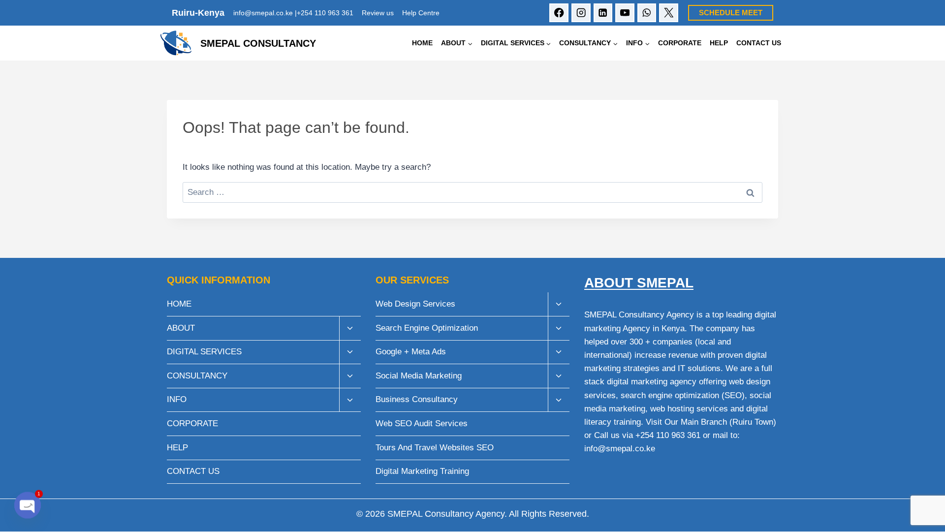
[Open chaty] (27, 503)
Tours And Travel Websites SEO (435, 447)
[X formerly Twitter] (668, 13)
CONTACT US (758, 43)
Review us (378, 13)
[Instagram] (581, 13)
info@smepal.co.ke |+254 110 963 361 (293, 13)
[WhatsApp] (647, 13)
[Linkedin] (603, 13)
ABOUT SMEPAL (638, 282)
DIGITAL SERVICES (204, 351)
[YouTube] (624, 13)
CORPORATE (679, 43)
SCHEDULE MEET (730, 12)
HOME (422, 43)
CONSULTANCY (197, 375)
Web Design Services (415, 304)
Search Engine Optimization (427, 328)
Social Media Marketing (419, 375)
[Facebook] (558, 13)
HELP (719, 43)
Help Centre (421, 13)
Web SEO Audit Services (422, 423)
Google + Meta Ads (411, 351)
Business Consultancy (417, 399)
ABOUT (181, 328)
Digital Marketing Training (422, 471)
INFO (177, 399)
